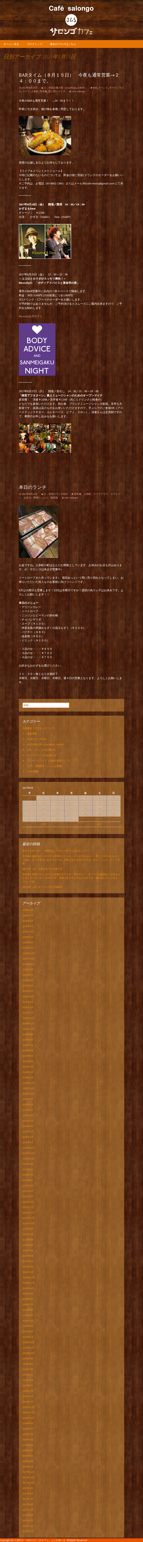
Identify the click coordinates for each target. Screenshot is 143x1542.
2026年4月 (27, 931)
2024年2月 (27, 1072)
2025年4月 (27, 996)
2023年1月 (27, 1142)
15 (43, 808)
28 (29, 819)
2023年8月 (27, 1104)
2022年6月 (27, 1180)
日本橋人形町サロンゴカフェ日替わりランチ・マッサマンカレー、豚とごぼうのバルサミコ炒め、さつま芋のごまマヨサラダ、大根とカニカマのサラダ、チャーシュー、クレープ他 (71, 860)
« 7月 (43, 824)
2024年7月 (27, 1045)
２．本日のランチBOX (56, 494)
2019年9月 (27, 1358)
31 (71, 819)
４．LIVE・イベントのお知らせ (39, 749)
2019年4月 (27, 1385)
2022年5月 (27, 1185)
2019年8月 (27, 1363)
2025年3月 (27, 1001)
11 (85, 803)
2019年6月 (27, 1374)
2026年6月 (27, 920)
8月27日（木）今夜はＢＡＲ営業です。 (43, 868)
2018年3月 (27, 1455)
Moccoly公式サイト (31, 316)
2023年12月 (28, 1082)
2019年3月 (27, 1390)
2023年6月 (27, 1115)
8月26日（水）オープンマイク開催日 (43, 887)
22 (43, 813)
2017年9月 (27, 1488)
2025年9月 (27, 969)
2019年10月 (28, 1353)
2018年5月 (27, 1444)
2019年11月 (28, 1347)
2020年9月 (27, 1293)
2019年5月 (27, 1380)
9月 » (99, 824)
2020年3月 (27, 1326)
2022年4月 (27, 1191)
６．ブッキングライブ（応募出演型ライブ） (46, 760)
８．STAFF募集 (30, 771)
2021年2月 (27, 1266)
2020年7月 (27, 1304)
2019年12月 (28, 1342)
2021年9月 (27, 1228)
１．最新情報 (29, 733)
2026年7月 (27, 915)
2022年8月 (27, 1169)
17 (71, 808)
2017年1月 (27, 1531)
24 (71, 813)
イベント (103, 87)
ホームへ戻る (11, 44)
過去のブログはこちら (63, 44)
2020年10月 (28, 1288)
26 (99, 813)
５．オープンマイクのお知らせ (39, 755)
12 (99, 803)
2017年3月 (27, 1520)
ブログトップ (34, 44)
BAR (95, 87)
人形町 (34, 91)
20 (113, 808)
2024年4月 (27, 1061)
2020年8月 (27, 1299)
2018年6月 (27, 1439)
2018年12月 (28, 1407)
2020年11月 (28, 1282)
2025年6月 (27, 985)
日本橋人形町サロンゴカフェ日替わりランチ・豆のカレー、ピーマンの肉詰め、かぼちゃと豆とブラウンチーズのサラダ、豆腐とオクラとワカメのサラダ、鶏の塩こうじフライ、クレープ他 (71, 878)
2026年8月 (27, 910)
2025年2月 (27, 1007)
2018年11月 (28, 1412)
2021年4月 (27, 1255)
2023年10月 (28, 1093)
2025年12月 (28, 953)
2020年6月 (27, 1309)
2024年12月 (28, 1018)
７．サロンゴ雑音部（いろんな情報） (43, 766)
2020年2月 (27, 1331)
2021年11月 (28, 1218)
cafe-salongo (78, 91)
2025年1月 (27, 1012)
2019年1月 (27, 1401)
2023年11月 (28, 1088)
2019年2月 (27, 1396)
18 (85, 808)
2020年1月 (27, 1336)
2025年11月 (28, 958)
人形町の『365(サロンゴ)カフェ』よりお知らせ (40, 1540)
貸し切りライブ (56, 91)
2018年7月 (27, 1434)
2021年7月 (27, 1239)
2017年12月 (28, 1472)
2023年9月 (27, 1099)
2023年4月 (27, 1126)
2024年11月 (28, 1023)
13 (113, 803)
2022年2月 (27, 1201)
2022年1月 (27, 1207)
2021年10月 (28, 1223)
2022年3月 (27, 1196)
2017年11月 (28, 1477)
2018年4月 (27, 1450)
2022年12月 (28, 1147)
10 (71, 803)
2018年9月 (27, 1423)
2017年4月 (27, 1515)
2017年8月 (27, 1493)
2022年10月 (28, 1158)
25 (85, 813)
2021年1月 (27, 1272)
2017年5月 (27, 1509)
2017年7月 (27, 1499)
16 (57, 808)
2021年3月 (27, 1261)
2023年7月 (27, 1109)
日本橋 (43, 91)
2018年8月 (27, 1428)
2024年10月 (28, 1028)
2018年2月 (27, 1461)
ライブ (26, 91)
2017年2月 (27, 1526)
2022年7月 (27, 1174)
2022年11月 (28, 1153)
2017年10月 (28, 1482)
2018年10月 (28, 1417)
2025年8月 (27, 974)
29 (43, 819)
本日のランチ (33, 487)
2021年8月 (27, 1234)
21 (29, 813)
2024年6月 (27, 1050)
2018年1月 (27, 1466)
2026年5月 (27, 926)
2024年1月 (27, 1077)
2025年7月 (27, 980)
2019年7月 (27, 1369)
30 (57, 819)
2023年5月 (27, 1120)
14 (29, 808)
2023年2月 (27, 1137)
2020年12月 (28, 1277)
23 (57, 813)
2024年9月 (27, 1034)
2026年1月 (27, 947)
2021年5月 (27, 1250)
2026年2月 (27, 942)
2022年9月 (27, 1164)
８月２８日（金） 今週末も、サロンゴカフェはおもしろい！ (56, 850)
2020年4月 (27, 1320)
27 (113, 813)
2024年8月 (27, 1039)
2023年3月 (27, 1131)
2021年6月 (27, 1245)
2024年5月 (27, 1055)
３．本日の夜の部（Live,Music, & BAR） (65, 87)
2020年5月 (27, 1315)
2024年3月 (27, 1066)
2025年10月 (28, 964)
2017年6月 (27, 1504)
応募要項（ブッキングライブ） (39, 728)
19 (99, 808)
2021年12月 (28, 1212)
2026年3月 (27, 937)
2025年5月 (27, 991)
